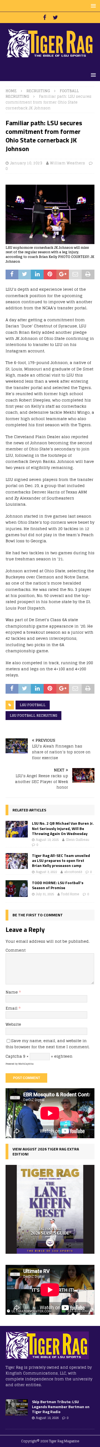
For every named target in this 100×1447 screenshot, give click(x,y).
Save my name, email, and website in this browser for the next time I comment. (47, 1043)
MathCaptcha (26, 1064)
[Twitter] (55, 17)
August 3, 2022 (46, 872)
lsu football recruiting (33, 715)
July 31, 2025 (45, 894)
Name (12, 992)
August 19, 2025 (47, 839)
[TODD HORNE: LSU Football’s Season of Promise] (17, 888)
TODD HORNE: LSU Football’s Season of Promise (57, 885)
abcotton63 (73, 872)
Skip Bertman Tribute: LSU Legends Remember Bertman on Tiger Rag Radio (60, 1407)
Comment (16, 950)
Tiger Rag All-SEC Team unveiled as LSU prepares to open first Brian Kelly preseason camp (61, 860)
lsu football (33, 705)
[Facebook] (44, 17)
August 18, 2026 (47, 1418)
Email (12, 1008)
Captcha (14, 1056)
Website (13, 1024)
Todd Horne (70, 894)
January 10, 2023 (26, 163)
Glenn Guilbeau (77, 839)
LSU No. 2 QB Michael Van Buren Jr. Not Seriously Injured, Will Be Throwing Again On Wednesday (63, 828)
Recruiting (38, 91)
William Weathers (67, 163)
